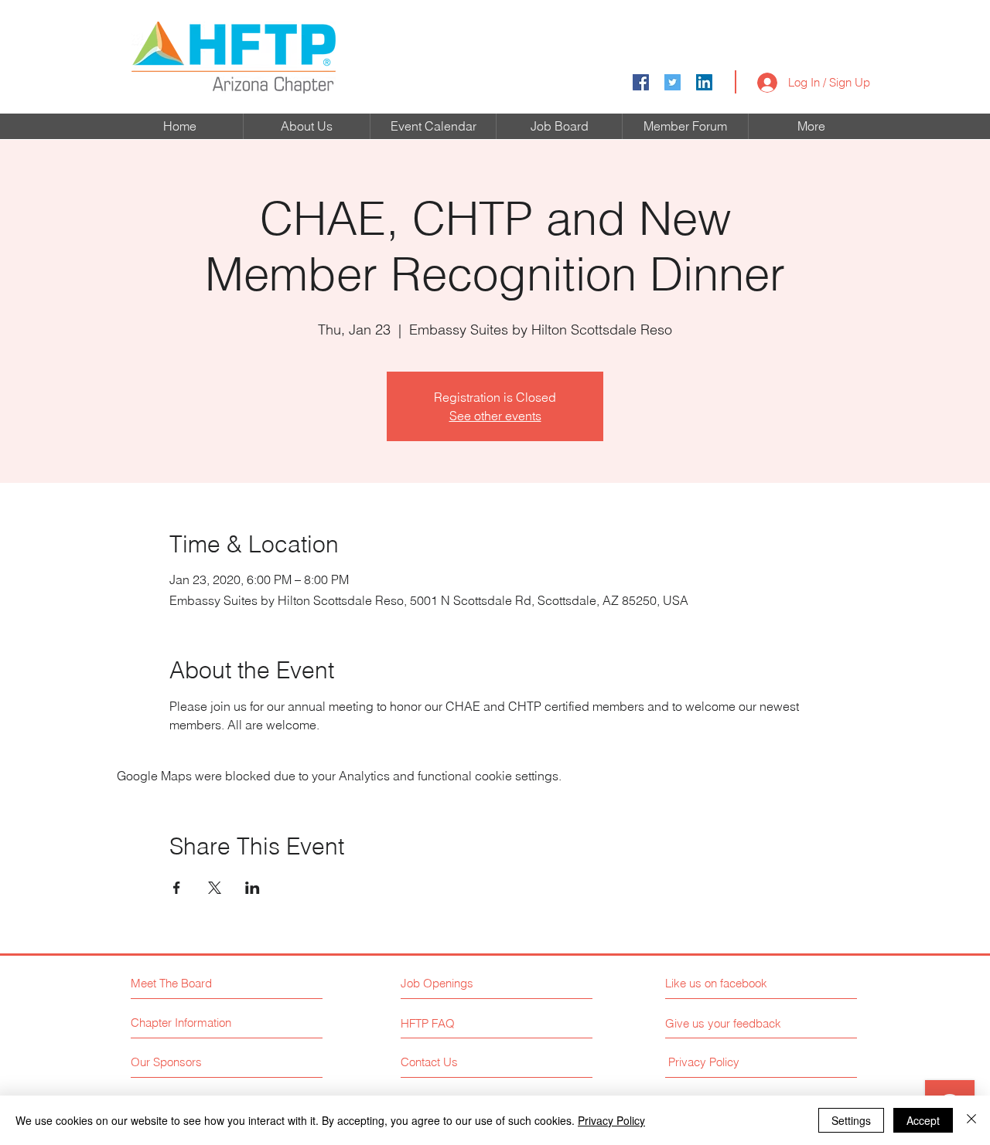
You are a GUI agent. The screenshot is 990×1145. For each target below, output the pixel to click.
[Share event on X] (214, 888)
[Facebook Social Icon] (641, 82)
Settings (851, 1120)
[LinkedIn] (704, 82)
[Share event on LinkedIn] (252, 888)
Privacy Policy (611, 1120)
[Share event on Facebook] (176, 888)
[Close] (971, 1120)
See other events (495, 415)
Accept (923, 1120)
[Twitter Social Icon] (672, 82)
